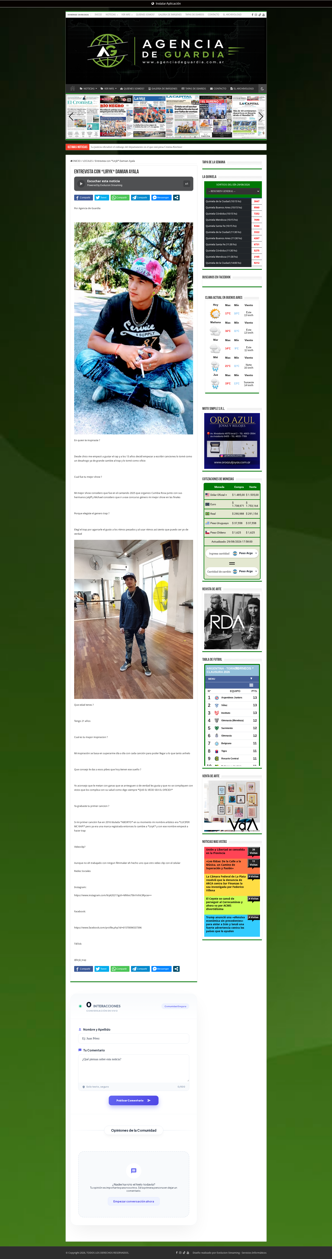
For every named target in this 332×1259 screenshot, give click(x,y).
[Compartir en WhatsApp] (120, 197)
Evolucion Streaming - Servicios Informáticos (241, 1252)
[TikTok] (259, 15)
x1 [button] (186, 183)
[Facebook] (252, 15)
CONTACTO (213, 14)
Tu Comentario (94, 1050)
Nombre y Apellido (96, 1029)
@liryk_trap (80, 959)
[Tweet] (102, 197)
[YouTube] (263, 15)
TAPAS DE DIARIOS (194, 14)
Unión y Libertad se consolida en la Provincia (225, 851)
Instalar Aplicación (168, 3)
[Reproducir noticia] (81, 184)
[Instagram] (255, 15)
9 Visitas (253, 876)
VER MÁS (125, 14)
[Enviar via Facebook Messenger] (161, 197)
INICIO (98, 14)
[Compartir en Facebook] (83, 197)
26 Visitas (253, 851)
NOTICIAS (111, 14)
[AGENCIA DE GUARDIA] (166, 51)
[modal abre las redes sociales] (176, 197)
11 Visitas (253, 863)
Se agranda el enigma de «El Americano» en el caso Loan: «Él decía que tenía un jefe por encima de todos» (146, 146)
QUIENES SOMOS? (145, 14)
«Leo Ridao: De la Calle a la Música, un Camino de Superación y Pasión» (223, 865)
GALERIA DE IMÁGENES (170, 14)
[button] (261, 116)
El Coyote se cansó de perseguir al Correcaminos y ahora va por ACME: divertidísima (224, 904)
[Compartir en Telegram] (140, 197)
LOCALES (88, 160)
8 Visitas (253, 898)
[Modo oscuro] (262, 88)
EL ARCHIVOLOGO (232, 14)
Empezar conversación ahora (133, 1201)
